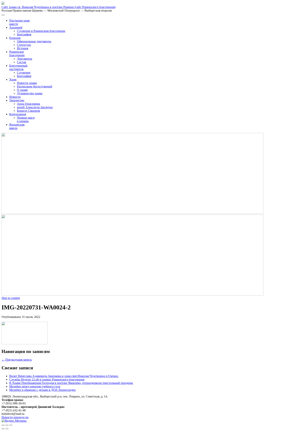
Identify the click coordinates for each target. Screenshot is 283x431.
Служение (23, 72)
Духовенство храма (29, 93)
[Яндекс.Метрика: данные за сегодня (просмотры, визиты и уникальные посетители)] (14, 421)
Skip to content (11, 298)
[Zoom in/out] (10, 425)
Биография (24, 34)
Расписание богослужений (34, 86)
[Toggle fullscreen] (6, 425)
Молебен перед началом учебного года (34, 386)
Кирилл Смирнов (28, 110)
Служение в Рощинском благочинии (41, 31)
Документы (24, 58)
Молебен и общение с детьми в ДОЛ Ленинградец (42, 390)
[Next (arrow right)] (6, 428)
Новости (15, 96)
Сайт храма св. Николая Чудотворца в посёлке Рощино (59, 7)
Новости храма (27, 83)
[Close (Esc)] (3, 425)
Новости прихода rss (15, 417)
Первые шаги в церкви (26, 119)
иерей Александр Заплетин (35, 107)
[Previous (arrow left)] (3, 428)
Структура (24, 44)
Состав (21, 62)
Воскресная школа (16, 126)
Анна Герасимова (28, 103)
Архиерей (15, 27)
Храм (12, 79)
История (22, 48)
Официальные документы (34, 41)
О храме (22, 90)
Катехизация (17, 114)
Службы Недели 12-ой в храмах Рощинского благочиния (46, 379)
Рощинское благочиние (17, 53)
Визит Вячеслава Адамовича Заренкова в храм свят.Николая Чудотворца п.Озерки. (64, 376)
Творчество (16, 100)
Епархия (14, 37)
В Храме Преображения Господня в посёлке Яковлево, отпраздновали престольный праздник (71, 383)
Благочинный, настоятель (18, 67)
